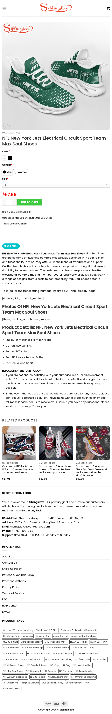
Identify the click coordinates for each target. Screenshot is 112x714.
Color (6, 151)
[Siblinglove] (56, 8)
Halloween (27, 636)
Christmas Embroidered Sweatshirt (79, 630)
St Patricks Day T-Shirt (77, 682)
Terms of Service (13, 593)
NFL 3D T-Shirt (100, 659)
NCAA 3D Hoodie (79, 641)
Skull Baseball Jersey (52, 682)
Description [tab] (11, 246)
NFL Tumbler (65, 671)
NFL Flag (66, 665)
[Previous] (2, 456)
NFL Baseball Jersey (37, 665)
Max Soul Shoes (11, 132)
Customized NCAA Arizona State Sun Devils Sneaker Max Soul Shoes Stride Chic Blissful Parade (93, 471)
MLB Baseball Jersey (31, 641)
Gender (7, 164)
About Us (8, 556)
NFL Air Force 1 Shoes (13, 665)
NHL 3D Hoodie (37, 676)
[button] (4, 8)
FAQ (4, 599)
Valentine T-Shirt (12, 688)
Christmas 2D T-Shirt (47, 630)
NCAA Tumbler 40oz (31, 659)
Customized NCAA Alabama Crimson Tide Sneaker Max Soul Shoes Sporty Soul (55, 469)
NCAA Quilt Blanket (63, 653)
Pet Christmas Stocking (83, 676)
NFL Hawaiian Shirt (82, 665)
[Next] (109, 456)
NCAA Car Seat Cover (83, 647)
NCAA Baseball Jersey (57, 647)
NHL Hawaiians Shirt (58, 676)
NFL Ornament (33, 671)
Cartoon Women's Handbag (18, 630)
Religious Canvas (30, 682)
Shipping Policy (12, 569)
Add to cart (29, 202)
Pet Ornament (10, 682)
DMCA (6, 612)
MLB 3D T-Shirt (10, 641)
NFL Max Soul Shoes (42, 217)
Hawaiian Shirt (43, 636)
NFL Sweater (50, 671)
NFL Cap (54, 665)
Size (5, 179)
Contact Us (9, 562)
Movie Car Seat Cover (56, 641)
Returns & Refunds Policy (18, 575)
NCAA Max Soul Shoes (38, 653)
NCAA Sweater (10, 659)
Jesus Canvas (60, 636)
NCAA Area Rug (11, 647)
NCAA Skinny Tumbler (87, 653)
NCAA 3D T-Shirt (98, 641)
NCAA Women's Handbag (58, 659)
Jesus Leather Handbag (83, 636)
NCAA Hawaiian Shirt (13, 653)
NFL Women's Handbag (15, 676)
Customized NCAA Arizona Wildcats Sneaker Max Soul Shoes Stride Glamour (17, 469)
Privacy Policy (11, 587)
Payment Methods (14, 581)
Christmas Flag (11, 636)
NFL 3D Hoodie (82, 659)
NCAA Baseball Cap (32, 647)
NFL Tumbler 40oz (84, 671)
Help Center (10, 605)
